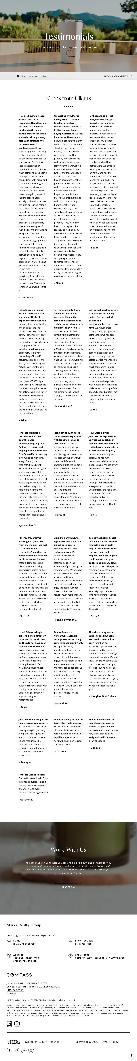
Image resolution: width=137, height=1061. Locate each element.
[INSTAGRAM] (16, 1050)
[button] (118, 76)
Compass (77, 1005)
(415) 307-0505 (83, 944)
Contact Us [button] (68, 887)
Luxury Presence (48, 1041)
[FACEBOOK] (9, 1050)
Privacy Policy (109, 1041)
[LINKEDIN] (23, 1050)
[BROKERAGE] (31, 1050)
